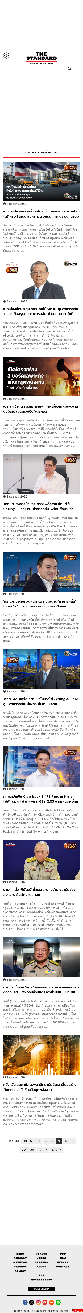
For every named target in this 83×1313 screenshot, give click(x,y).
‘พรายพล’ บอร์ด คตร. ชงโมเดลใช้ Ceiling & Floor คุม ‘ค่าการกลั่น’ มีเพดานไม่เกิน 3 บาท (40, 701)
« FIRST (29, 1141)
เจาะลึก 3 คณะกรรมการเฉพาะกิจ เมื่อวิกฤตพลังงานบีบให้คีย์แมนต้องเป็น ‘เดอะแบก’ (40, 408)
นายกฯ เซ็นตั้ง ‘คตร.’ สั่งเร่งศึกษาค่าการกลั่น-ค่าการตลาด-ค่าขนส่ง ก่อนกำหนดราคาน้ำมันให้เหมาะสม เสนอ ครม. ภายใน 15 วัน (41, 989)
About (41, 1266)
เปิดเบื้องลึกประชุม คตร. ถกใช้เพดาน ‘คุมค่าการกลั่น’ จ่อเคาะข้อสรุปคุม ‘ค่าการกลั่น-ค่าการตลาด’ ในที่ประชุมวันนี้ (41, 311)
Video (41, 1258)
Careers (41, 1262)
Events (63, 1262)
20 (24, 1149)
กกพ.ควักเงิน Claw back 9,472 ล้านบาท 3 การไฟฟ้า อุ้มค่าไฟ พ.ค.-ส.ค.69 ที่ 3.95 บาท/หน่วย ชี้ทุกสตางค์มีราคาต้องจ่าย (40, 799)
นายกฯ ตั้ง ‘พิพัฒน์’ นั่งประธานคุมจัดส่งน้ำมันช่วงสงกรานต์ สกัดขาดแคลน (39, 892)
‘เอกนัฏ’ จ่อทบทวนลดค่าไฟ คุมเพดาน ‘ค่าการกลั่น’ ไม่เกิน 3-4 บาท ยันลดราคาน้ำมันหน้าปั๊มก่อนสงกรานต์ (39, 604)
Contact (63, 1266)
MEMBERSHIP (41, 1288)
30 (32, 1149)
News (20, 1254)
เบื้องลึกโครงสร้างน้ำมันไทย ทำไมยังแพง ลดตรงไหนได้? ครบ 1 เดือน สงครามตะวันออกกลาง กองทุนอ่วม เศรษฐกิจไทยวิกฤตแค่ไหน (41, 213)
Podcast (20, 1258)
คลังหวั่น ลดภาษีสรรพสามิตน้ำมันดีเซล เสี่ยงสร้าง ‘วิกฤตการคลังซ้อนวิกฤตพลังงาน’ (39, 1087)
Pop (63, 1254)
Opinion (20, 1262)
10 (66, 1141)
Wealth (41, 1254)
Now (63, 1258)
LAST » (56, 1149)
